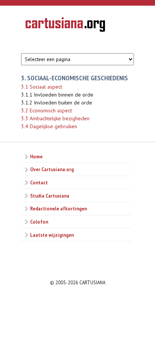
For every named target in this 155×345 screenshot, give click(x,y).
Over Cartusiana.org (52, 169)
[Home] (65, 25)
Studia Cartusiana (49, 196)
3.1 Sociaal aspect (41, 86)
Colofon (39, 222)
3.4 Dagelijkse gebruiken (49, 126)
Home (36, 156)
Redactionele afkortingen (58, 208)
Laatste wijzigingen (52, 235)
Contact (39, 182)
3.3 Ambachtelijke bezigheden (55, 118)
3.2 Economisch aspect (46, 110)
